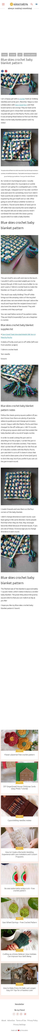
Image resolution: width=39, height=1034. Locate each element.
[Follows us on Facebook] (14, 1014)
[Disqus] (19, 639)
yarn (20, 55)
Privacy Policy (32, 1020)
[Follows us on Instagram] (21, 1014)
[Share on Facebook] (2, 71)
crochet (12, 55)
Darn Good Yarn (21, 105)
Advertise (11, 1020)
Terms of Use (21, 1020)
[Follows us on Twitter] (25, 1014)
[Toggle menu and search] (3, 4)
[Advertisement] (19, 29)
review (4, 55)
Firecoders (24, 1030)
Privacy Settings (19, 1024)
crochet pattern (30, 55)
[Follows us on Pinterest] (17, 1014)
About (3, 1020)
